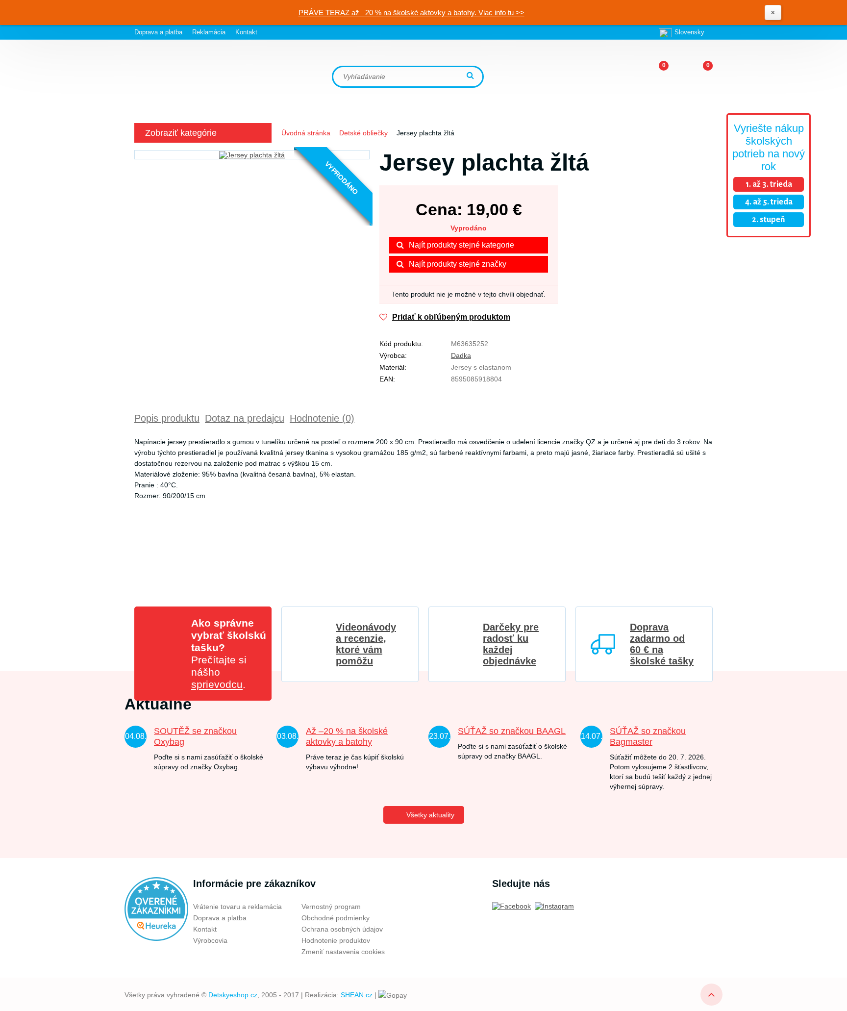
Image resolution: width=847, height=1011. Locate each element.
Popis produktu (166, 418)
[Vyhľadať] (471, 76)
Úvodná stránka (305, 133)
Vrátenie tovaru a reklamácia (237, 906)
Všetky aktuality (430, 815)
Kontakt (246, 32)
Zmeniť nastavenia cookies (343, 952)
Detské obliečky (363, 133)
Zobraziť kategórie (181, 133)
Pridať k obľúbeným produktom (451, 317)
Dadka (461, 355)
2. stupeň (768, 219)
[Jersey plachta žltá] (252, 154)
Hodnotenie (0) (322, 418)
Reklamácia (208, 32)
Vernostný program (331, 906)
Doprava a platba (158, 32)
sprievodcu (217, 684)
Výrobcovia (210, 940)
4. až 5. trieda (769, 202)
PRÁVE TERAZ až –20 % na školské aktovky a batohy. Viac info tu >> (411, 12)
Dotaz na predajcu (244, 418)
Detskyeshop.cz (232, 995)
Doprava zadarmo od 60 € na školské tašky (662, 644)
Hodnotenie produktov (335, 940)
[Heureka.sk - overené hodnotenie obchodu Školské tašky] (156, 908)
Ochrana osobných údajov (342, 929)
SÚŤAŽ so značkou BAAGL (512, 731)
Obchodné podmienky (335, 918)
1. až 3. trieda (769, 184)
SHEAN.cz (357, 995)
